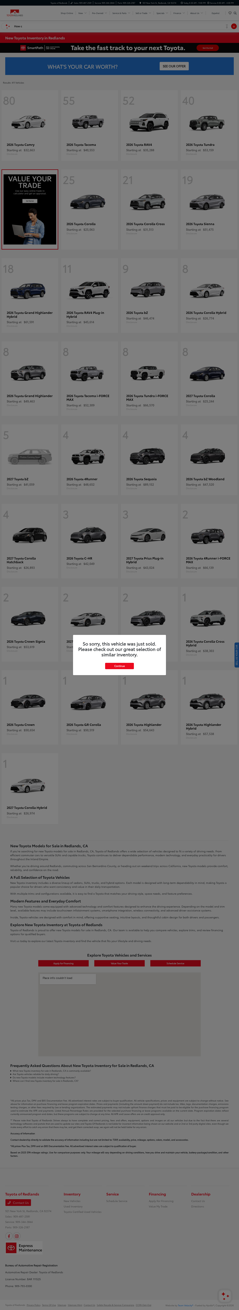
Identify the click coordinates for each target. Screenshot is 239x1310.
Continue (119, 665)
